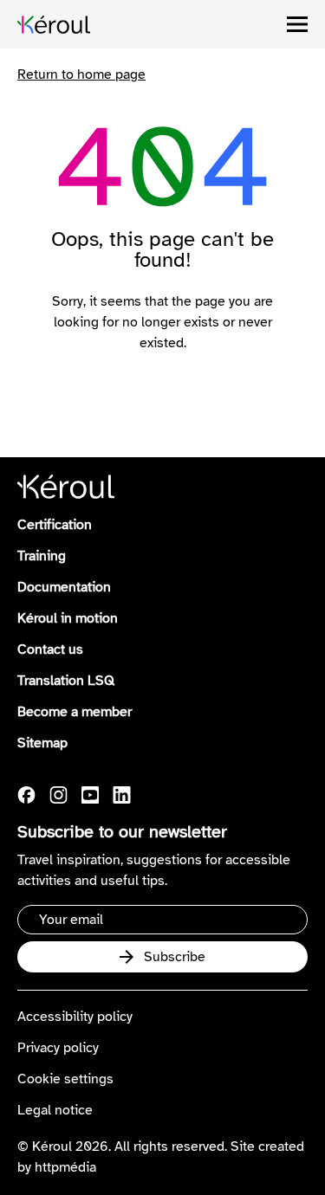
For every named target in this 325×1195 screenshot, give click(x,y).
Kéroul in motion (67, 618)
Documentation (64, 587)
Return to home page (81, 74)
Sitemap (42, 743)
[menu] (297, 24)
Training (41, 556)
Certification (54, 524)
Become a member (74, 711)
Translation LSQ (65, 680)
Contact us (50, 649)
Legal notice (55, 1110)
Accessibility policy (75, 1016)
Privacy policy (58, 1047)
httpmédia (65, 1167)
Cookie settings (65, 1079)
